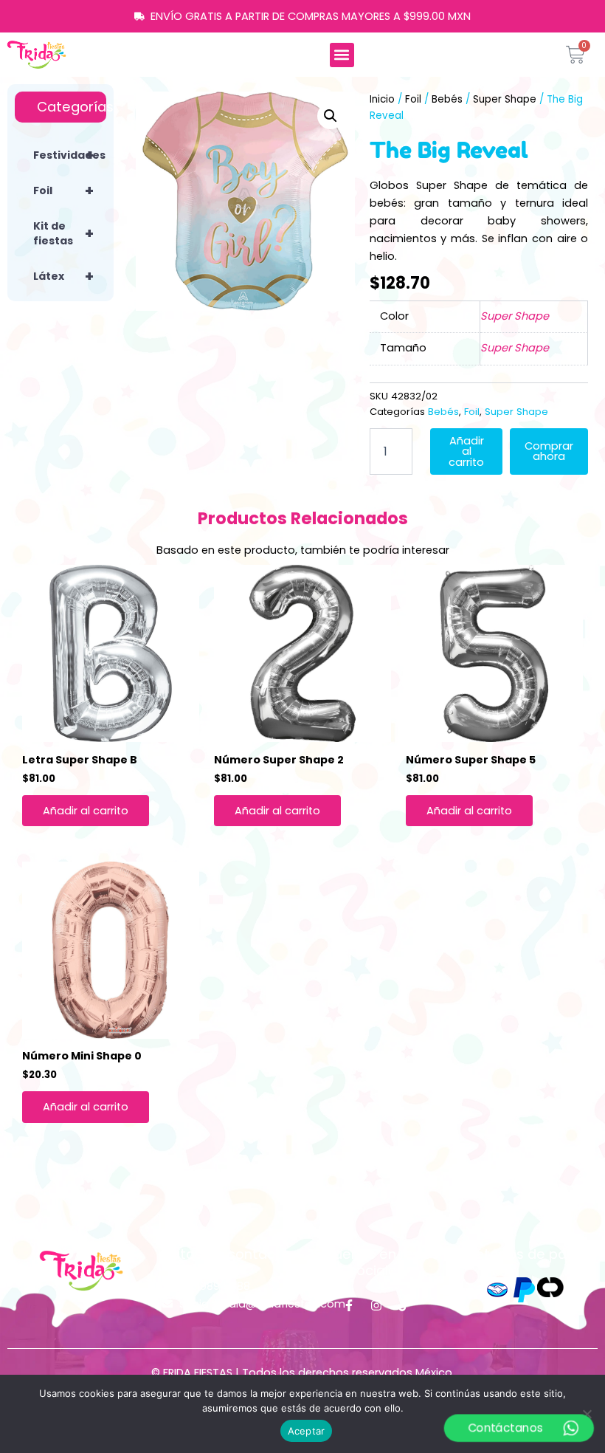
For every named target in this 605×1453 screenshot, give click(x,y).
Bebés (447, 99)
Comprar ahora (549, 451)
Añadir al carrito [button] (85, 810)
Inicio (382, 99)
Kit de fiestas (63, 233)
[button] (342, 55)
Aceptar (306, 1431)
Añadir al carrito (466, 451)
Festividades (69, 155)
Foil (63, 190)
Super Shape (504, 99)
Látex (63, 276)
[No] (586, 1413)
